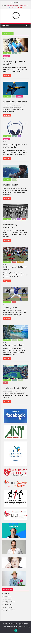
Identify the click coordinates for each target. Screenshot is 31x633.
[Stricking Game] (15, 294)
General (20, 339)
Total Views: (5, 604)
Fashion (14, 379)
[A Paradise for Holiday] (15, 332)
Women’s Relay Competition (10, 225)
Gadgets (14, 53)
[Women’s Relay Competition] (15, 211)
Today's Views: (6, 596)
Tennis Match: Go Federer (15, 387)
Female (14, 219)
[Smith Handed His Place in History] (15, 254)
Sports (24, 219)
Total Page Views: (6, 610)
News (19, 53)
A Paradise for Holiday (13, 345)
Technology (7, 56)
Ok (16, 630)
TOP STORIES (20, 261)
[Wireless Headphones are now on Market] (15, 128)
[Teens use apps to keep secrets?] (15, 45)
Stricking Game (10, 307)
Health (19, 219)
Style (19, 136)
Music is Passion (10, 184)
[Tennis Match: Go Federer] (15, 371)
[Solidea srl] (4, 26)
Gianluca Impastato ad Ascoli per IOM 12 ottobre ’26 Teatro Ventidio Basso (17, 6)
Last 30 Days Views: (7, 601)
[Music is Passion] (15, 171)
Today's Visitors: (6, 599)
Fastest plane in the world (15, 101)
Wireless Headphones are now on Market (15, 145)
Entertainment (7, 53)
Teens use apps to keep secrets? (14, 62)
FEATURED (15, 179)
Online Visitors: (6, 593)
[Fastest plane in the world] (15, 88)
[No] (29, 627)
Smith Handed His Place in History (15, 268)
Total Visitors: (5, 607)
